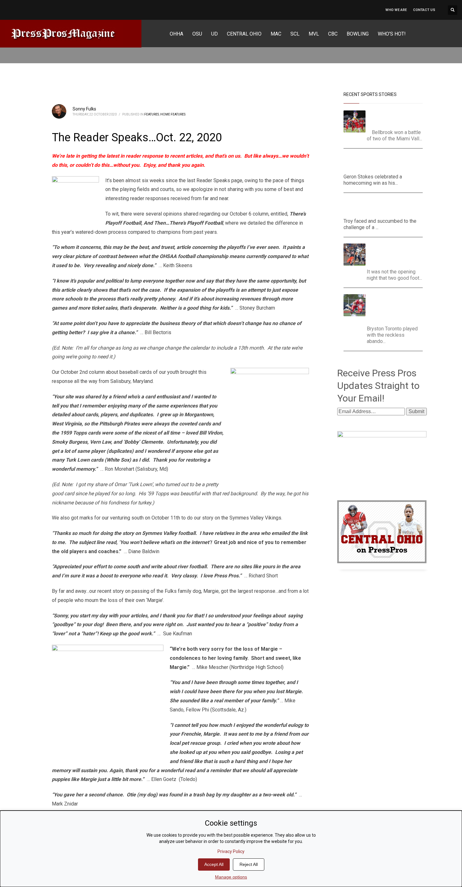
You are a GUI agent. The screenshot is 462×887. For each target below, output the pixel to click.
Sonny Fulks (84, 108)
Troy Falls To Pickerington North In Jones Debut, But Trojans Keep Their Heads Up (380, 207)
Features (151, 114)
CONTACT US (424, 10)
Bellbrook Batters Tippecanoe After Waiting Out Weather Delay (397, 118)
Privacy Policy (231, 851)
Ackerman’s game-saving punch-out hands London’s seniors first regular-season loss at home (397, 308)
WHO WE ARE (396, 10)
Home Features (172, 114)
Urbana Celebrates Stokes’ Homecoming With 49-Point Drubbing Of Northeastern (383, 162)
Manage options (231, 876)
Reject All (248, 864)
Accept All (213, 864)
